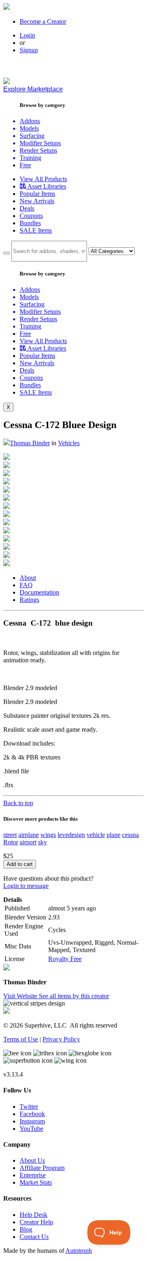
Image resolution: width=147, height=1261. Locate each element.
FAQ (26, 585)
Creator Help (36, 1222)
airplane (28, 834)
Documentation (39, 592)
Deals (27, 208)
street (10, 834)
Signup (29, 50)
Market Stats (36, 1182)
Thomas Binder (30, 443)
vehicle (96, 834)
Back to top (18, 802)
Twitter (29, 1106)
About (28, 577)
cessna (130, 834)
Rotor (10, 842)
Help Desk (33, 1214)
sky (42, 842)
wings (48, 834)
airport (28, 842)
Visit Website (21, 995)
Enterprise (33, 1175)
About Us (32, 1160)
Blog (26, 1229)
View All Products (43, 178)
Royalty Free (65, 958)
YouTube (31, 1128)
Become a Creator (43, 21)
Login (27, 35)
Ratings (29, 599)
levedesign (71, 834)
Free (25, 165)
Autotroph (78, 1250)
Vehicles (69, 443)
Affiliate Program (42, 1167)
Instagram (32, 1121)
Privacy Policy (61, 1039)
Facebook (32, 1113)
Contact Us (34, 1236)
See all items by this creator (74, 995)
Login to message (26, 885)
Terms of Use (20, 1039)
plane (113, 834)
